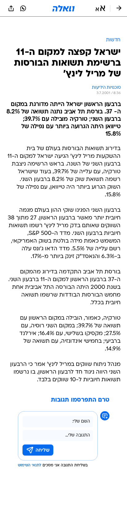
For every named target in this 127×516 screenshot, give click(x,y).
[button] (100, 8)
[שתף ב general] (11, 8)
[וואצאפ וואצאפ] (23, 8)
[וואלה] (63, 8)
